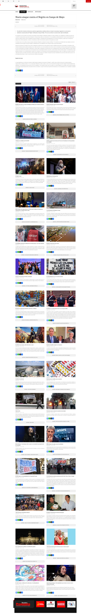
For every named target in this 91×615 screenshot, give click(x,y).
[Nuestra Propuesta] (22, 6)
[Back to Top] (1, 614)
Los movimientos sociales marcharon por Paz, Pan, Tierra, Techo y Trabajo (60, 476)
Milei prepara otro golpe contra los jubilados (55, 444)
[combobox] (78, 1)
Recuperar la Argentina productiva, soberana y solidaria (25, 308)
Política (18, 83)
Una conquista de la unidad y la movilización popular (25, 546)
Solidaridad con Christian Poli (52, 176)
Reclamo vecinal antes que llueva (53, 243)
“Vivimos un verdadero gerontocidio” (22, 140)
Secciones (23, 11)
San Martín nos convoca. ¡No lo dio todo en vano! (24, 344)
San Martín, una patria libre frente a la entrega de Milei (57, 308)
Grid (70, 82)
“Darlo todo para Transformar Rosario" (22, 512)
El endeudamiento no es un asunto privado (55, 276)
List (74, 82)
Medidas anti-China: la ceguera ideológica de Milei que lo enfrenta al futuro (29, 104)
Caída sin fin (17, 411)
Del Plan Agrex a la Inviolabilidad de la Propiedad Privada (26, 476)
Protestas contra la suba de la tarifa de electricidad (56, 411)
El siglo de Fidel (18, 176)
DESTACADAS (38, 11)
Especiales (30, 11)
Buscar (88, 1)
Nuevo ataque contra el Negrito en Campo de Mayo (39, 17)
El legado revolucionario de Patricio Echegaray (55, 512)
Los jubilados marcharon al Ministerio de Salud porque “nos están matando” (29, 243)
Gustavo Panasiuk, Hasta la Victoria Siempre (55, 104)
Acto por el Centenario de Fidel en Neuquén (23, 276)
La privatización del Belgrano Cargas (53, 210)
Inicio (17, 11)
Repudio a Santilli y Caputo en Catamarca (54, 344)
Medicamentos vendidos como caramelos (54, 379)
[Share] (45, 70)
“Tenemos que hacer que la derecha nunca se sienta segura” (58, 546)
